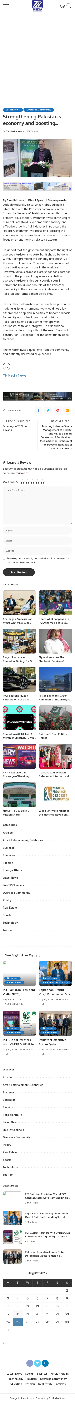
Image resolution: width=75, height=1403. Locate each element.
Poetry (7, 900)
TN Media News (15, 131)
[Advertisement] (37, 51)
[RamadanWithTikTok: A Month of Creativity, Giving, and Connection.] (19, 717)
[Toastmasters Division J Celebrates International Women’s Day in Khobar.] (55, 756)
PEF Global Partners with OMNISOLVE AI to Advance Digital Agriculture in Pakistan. (47, 1236)
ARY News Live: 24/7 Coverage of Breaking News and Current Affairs (18, 776)
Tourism (8, 930)
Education (9, 855)
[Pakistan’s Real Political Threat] (55, 717)
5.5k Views (32, 131)
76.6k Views (26, 1050)
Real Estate (10, 907)
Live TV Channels (13, 885)
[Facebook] (38, 410)
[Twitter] (48, 410)
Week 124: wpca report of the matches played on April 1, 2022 (54, 814)
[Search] (68, 6)
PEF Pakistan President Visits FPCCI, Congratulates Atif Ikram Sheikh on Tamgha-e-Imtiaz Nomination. (46, 1198)
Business (9, 847)
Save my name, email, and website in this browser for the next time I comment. (38, 560)
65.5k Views (11, 1004)
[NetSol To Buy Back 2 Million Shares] (19, 794)
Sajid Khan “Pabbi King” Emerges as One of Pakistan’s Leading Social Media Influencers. (46, 1217)
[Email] (67, 410)
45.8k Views (62, 1000)
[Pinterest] (58, 410)
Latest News (13, 110)
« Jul (6, 1343)
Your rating (10, 481)
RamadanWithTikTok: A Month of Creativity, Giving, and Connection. (19, 737)
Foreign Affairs (12, 870)
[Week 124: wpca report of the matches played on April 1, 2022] (55, 794)
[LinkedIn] (45, 1363)
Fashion (8, 862)
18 (17, 1314)
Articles (8, 832)
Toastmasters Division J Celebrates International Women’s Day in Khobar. (54, 776)
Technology (10, 922)
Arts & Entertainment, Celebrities (23, 840)
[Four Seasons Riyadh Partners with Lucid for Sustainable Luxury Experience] (19, 679)
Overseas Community (39, 110)
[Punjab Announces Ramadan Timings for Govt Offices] (19, 641)
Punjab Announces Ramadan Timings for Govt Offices (19, 661)
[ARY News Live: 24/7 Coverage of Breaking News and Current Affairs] (19, 756)
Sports (7, 915)
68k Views (63, 1050)
